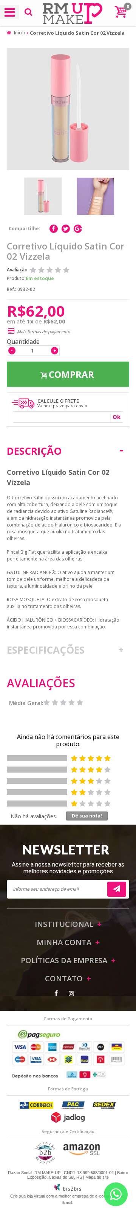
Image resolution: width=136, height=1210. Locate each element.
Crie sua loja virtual (27, 1196)
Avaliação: (18, 269)
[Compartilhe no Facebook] (53, 229)
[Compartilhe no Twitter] (66, 229)
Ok (117, 416)
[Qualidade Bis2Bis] (45, 1162)
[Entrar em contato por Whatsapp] (116, 1194)
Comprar (71, 374)
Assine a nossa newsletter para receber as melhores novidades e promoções (68, 868)
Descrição (34, 451)
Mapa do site (97, 1177)
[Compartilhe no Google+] (78, 229)
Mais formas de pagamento (43, 331)
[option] (43, 196)
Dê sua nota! (87, 816)
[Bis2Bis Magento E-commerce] (67, 1189)
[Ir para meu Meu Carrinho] (120, 11)
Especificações (46, 650)
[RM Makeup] (67, 14)
